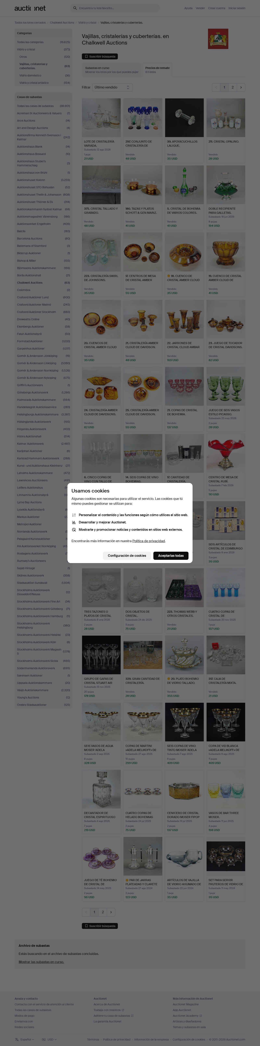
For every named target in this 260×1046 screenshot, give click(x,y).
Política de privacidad (148, 541)
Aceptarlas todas (171, 556)
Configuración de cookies (127, 556)
